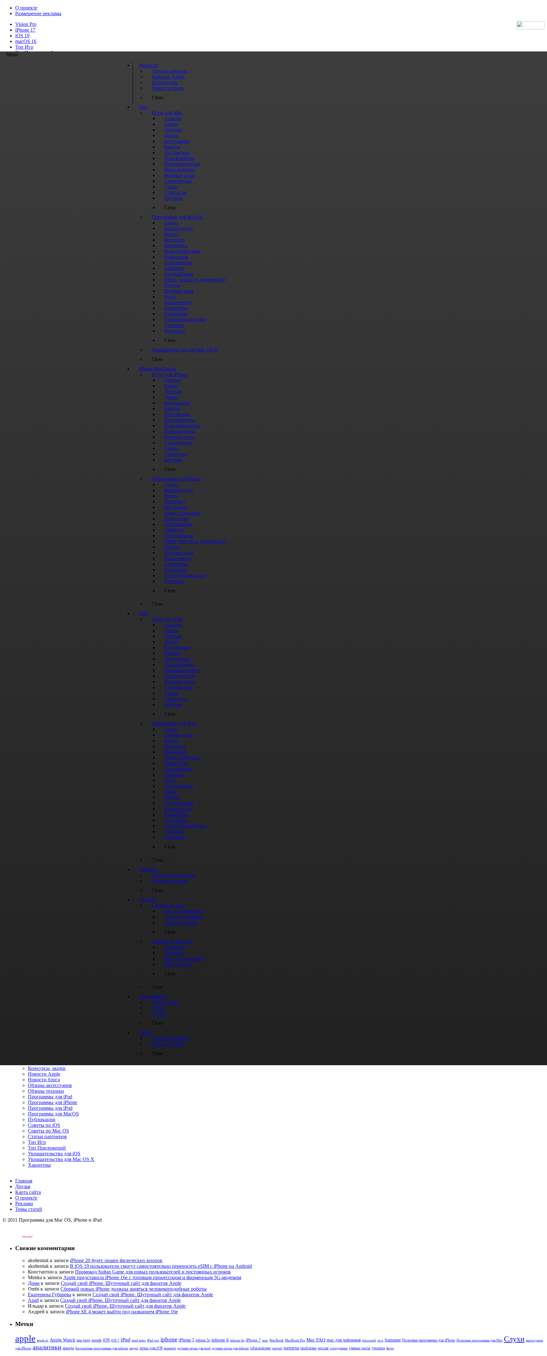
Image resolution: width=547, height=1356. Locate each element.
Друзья (22, 1186)
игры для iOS (151, 1348)
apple (25, 1338)
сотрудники (339, 1348)
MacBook (276, 1340)
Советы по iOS (44, 1125)
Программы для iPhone (52, 1102)
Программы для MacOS (53, 1113)
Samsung (393, 1340)
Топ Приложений (47, 1148)
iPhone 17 (25, 30)
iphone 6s (237, 1340)
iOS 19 (22, 35)
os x (380, 1340)
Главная (23, 1180)
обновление (260, 1348)
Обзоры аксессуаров (50, 1085)
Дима (34, 1283)
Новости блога (44, 1079)
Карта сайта (28, 1192)
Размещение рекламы (38, 13)
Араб (33, 1300)
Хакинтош (39, 1165)
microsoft (369, 1340)
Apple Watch (62, 1339)
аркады (68, 1348)
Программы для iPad (50, 1096)
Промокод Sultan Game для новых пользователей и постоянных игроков (153, 1271)
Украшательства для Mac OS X (61, 1159)
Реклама (24, 1203)
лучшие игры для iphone (230, 1348)
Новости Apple (44, 1074)
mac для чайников (344, 1340)
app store (83, 1340)
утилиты (378, 1348)
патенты (291, 1348)
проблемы (308, 1348)
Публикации (41, 1119)
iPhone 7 (253, 1340)
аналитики (47, 1347)
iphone (168, 1339)
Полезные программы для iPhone (428, 1340)
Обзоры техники (46, 1091)
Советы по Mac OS (48, 1130)
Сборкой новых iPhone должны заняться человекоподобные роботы (133, 1289)
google (96, 1340)
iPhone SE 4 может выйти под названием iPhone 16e (122, 1311)
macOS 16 (25, 41)
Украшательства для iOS (54, 1153)
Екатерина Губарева (49, 1294)
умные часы (359, 1348)
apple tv (42, 1340)
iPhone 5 (186, 1340)
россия (323, 1348)
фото (390, 1348)
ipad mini (139, 1340)
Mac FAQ (315, 1339)
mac (265, 1340)
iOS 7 (115, 1340)
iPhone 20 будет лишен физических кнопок (116, 1260)
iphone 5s (203, 1340)
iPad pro (153, 1340)
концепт (170, 1348)
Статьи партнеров (47, 1136)
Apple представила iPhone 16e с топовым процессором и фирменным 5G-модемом (152, 1277)
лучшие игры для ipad (194, 1348)
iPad (125, 1340)
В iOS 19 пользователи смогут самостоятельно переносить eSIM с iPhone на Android (161, 1266)
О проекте (26, 7)
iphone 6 (220, 1339)
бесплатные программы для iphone (101, 1348)
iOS (106, 1339)
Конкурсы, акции (47, 1068)
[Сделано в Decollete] (22, 1236)
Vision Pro (25, 24)
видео (133, 1348)
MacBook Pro (295, 1340)
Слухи (514, 1339)
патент (277, 1348)
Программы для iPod (50, 1108)
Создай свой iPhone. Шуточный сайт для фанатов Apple (121, 1283)
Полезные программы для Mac (479, 1340)
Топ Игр (24, 47)
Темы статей (28, 1209)
